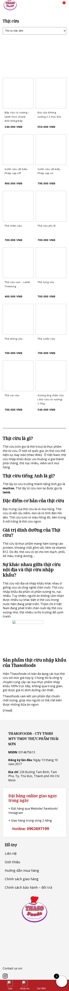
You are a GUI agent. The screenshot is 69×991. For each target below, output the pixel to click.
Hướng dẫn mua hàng (22, 870)
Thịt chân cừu (13, 225)
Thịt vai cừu (12, 395)
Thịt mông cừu (14, 338)
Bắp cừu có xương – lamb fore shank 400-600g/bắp (17, 116)
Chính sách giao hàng (21, 879)
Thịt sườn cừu (46, 338)
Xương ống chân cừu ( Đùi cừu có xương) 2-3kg (51, 399)
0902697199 (38, 828)
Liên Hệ (11, 853)
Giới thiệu (12, 862)
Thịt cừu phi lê (47, 225)
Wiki (38, 455)
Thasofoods (18, 674)
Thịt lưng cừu (46, 282)
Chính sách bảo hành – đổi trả (28, 887)
